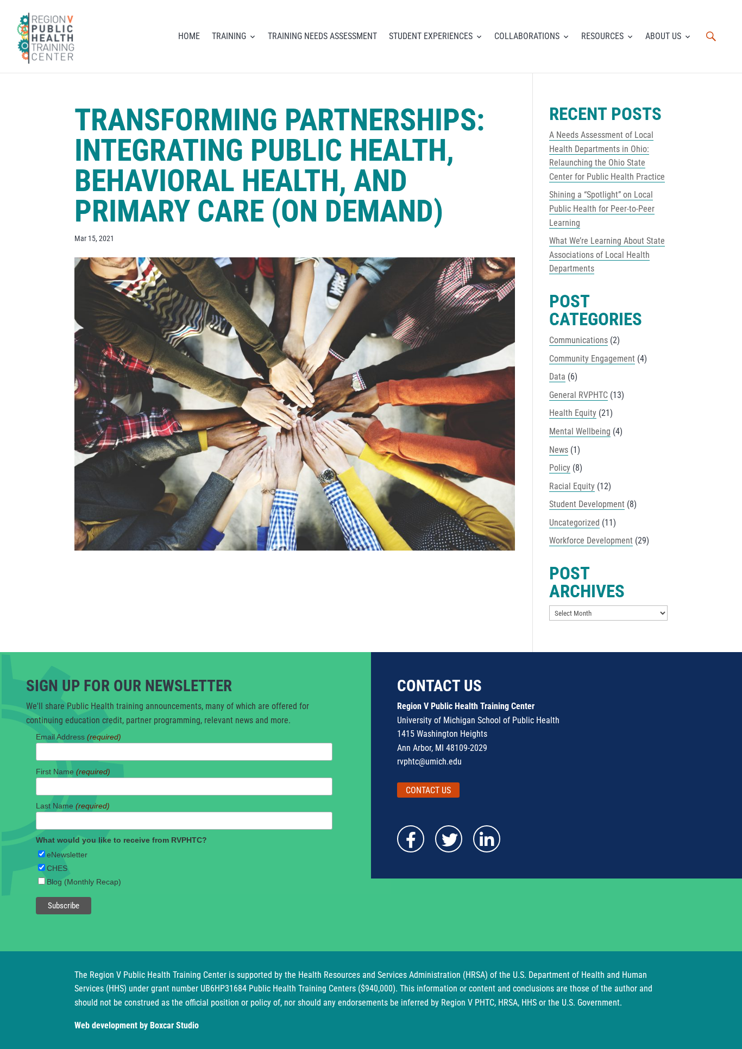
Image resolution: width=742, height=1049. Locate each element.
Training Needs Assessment (322, 36)
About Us (663, 36)
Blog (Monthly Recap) (84, 881)
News (558, 450)
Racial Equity (572, 486)
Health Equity (572, 413)
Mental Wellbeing (580, 431)
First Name (73, 771)
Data (557, 376)
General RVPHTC (578, 395)
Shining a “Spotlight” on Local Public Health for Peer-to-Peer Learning (602, 208)
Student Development (587, 504)
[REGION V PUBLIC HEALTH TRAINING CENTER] (47, 36)
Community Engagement (592, 358)
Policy (559, 468)
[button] (711, 36)
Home (189, 36)
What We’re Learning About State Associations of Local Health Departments (607, 255)
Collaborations (526, 36)
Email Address (78, 736)
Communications (578, 340)
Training (229, 36)
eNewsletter (67, 854)
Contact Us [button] (428, 790)
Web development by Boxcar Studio (136, 1025)
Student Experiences (431, 36)
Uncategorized (574, 522)
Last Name (73, 805)
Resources (602, 36)
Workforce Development (591, 540)
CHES (57, 868)
